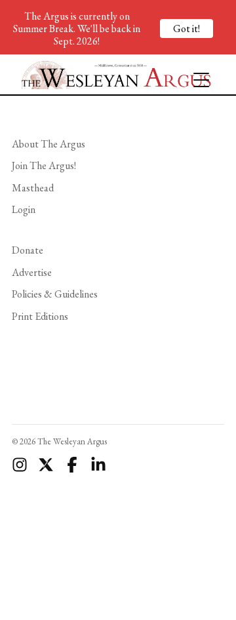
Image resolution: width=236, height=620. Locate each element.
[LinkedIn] (98, 465)
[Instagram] (20, 465)
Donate (27, 250)
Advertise (32, 272)
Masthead (33, 188)
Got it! (186, 28)
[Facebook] (72, 465)
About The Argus (48, 144)
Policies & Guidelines (55, 294)
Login (23, 209)
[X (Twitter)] (46, 465)
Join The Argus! (44, 165)
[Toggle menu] (196, 74)
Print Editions (40, 316)
